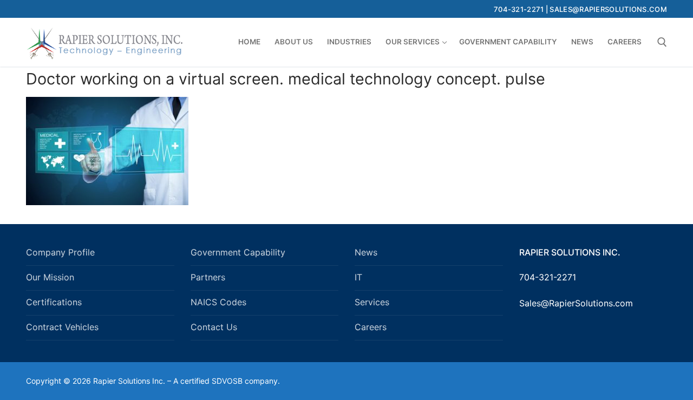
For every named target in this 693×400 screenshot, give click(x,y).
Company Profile (60, 252)
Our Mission (50, 277)
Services (372, 302)
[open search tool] (662, 42)
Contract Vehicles (62, 327)
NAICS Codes (218, 302)
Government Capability (238, 252)
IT (358, 277)
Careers (371, 327)
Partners (208, 277)
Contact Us (214, 327)
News (366, 252)
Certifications (54, 302)
